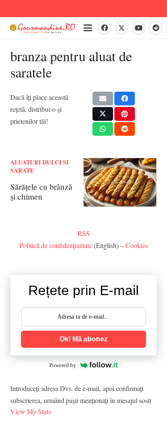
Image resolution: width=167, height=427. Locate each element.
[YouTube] (139, 28)
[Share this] (124, 98)
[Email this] (102, 98)
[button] (88, 28)
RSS (84, 233)
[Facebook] (104, 28)
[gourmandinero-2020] (42, 27)
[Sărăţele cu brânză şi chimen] (120, 182)
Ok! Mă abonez (83, 339)
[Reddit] (156, 28)
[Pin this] (124, 114)
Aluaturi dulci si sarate (39, 166)
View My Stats (30, 411)
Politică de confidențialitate (55, 245)
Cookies (136, 245)
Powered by (62, 365)
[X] (121, 28)
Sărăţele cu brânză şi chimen (41, 191)
